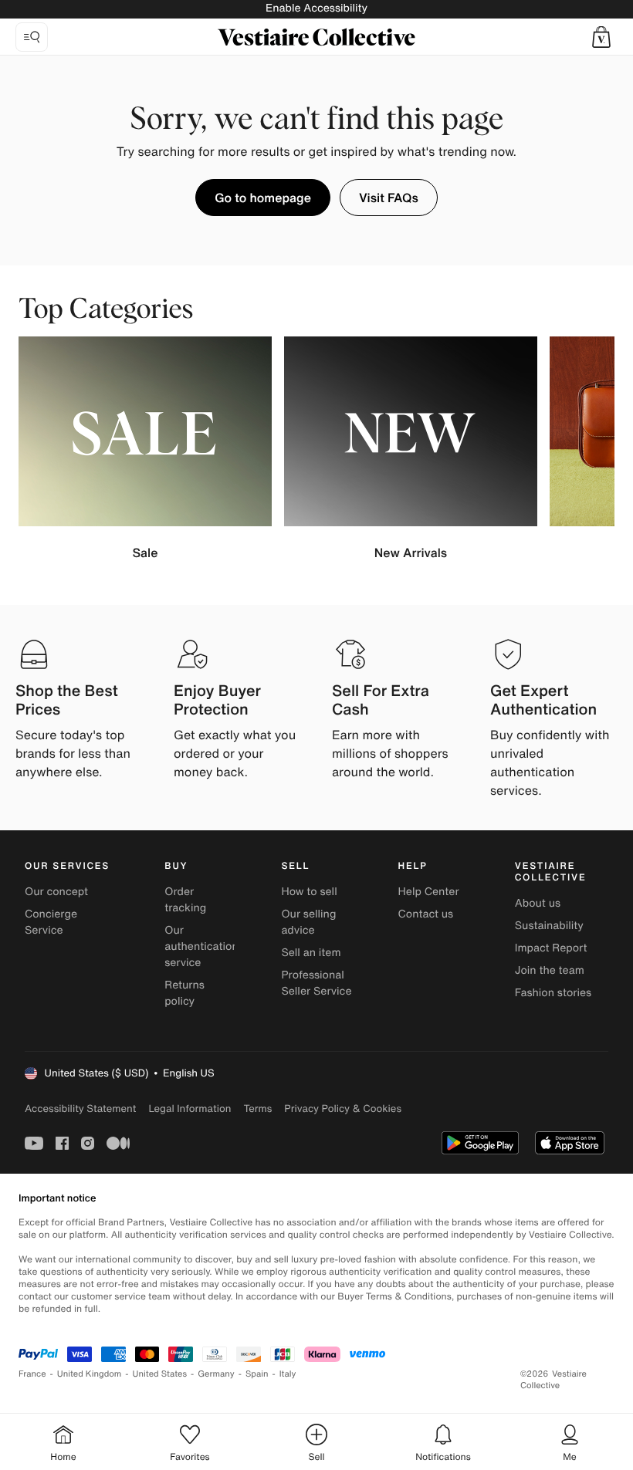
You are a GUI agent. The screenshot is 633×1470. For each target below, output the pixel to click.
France (32, 1374)
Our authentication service (201, 946)
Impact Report (551, 948)
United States (160, 1374)
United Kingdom (89, 1374)
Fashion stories (553, 993)
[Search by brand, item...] (31, 37)
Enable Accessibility (316, 8)
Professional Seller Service (316, 983)
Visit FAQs (388, 197)
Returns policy (184, 993)
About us (537, 903)
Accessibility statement (80, 1108)
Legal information (189, 1108)
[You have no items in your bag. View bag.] (601, 37)
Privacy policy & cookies (342, 1108)
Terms (257, 1108)
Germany (216, 1374)
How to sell (309, 892)
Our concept (56, 892)
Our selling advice (308, 922)
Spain (257, 1374)
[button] (601, 37)
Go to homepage (263, 197)
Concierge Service (51, 922)
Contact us (426, 914)
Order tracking (185, 900)
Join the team (549, 970)
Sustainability (549, 925)
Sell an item (310, 953)
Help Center (428, 892)
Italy (287, 1374)
